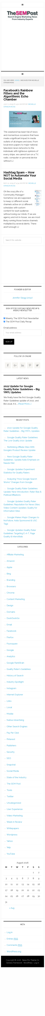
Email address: (10, 327)
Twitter (10, 796)
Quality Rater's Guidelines (19, 669)
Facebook (11, 631)
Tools (9, 790)
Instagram (11, 688)
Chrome (10, 592)
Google (10, 650)
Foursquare (12, 643)
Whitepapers (13, 828)
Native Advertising (15, 720)
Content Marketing (16, 599)
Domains (11, 612)
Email (9, 624)
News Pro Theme (29, 960)
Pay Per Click (13, 732)
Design (10, 605)
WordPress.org (14, 951)
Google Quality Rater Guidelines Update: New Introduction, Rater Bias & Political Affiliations (22, 491)
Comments (14, 945)
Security (10, 752)
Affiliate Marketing (15, 554)
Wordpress (12, 834)
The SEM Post (22, 15)
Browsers (11, 586)
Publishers (11, 745)
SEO (9, 758)
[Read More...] (24, 403)
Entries (12, 938)
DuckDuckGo (13, 618)
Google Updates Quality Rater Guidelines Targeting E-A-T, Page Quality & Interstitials (20, 533)
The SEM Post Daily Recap (18, 321)
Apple (9, 567)
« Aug (11, 908)
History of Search (15, 675)
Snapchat (11, 764)
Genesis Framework (14, 963)
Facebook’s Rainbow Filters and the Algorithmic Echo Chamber (18, 94)
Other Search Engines (17, 726)
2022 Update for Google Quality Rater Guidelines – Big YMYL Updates (22, 389)
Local (9, 707)
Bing (9, 573)
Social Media (13, 771)
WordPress (28, 963)
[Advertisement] (22, 46)
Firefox (10, 637)
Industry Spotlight (15, 682)
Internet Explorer (15, 694)
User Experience (15, 809)
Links (9, 701)
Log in (9, 932)
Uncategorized (14, 803)
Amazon (11, 561)
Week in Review (14, 822)
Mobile (10, 713)
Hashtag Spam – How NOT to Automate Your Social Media (20, 175)
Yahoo (10, 841)
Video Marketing (15, 815)
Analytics (11, 656)
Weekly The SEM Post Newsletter (22, 318)
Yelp (9, 847)
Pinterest (11, 739)
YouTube (11, 854)
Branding (11, 580)
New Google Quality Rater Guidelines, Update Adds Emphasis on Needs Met (21, 459)
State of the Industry (16, 777)
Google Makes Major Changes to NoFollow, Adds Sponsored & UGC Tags (21, 520)
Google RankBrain (15, 663)
